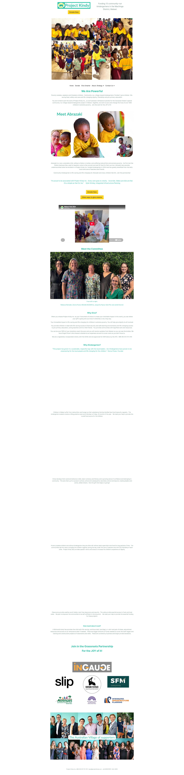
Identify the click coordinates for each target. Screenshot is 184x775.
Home (72, 86)
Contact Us (109, 86)
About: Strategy (97, 86)
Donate (77, 86)
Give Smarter (85, 86)
